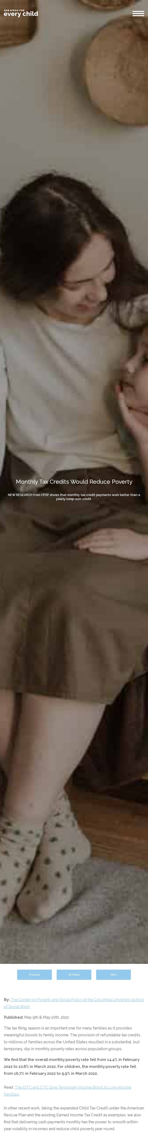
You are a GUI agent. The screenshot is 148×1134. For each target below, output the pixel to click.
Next (113, 974)
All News (74, 974)
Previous (34, 974)
